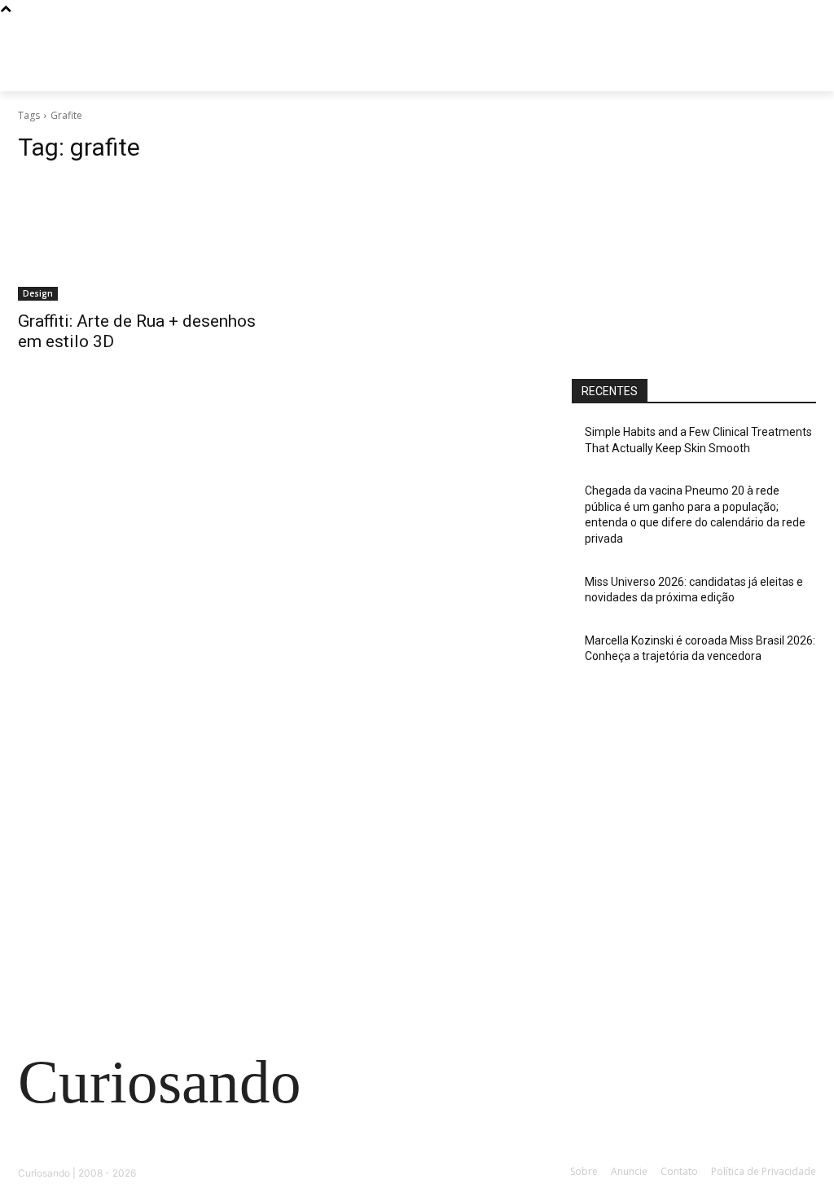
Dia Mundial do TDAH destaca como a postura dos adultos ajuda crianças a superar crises (146, 850)
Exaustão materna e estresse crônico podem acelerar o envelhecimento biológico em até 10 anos (146, 925)
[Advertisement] (694, 234)
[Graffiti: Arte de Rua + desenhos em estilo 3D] (140, 239)
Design (38, 293)
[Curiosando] (113, 73)
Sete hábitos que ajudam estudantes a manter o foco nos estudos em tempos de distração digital (139, 775)
